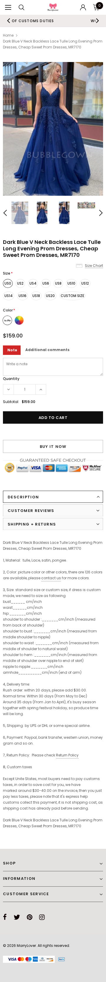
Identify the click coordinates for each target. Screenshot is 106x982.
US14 (8, 295)
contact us (51, 577)
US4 (33, 283)
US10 (71, 283)
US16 (22, 295)
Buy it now (53, 446)
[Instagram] (42, 917)
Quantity (11, 378)
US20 (50, 295)
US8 (58, 283)
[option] (53, 129)
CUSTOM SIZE (72, 295)
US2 (20, 283)
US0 (7, 283)
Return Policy (67, 755)
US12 (85, 283)
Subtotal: (11, 401)
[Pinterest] (29, 917)
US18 (36, 295)
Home (8, 35)
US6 (45, 283)
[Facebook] (5, 917)
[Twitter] (17, 917)
